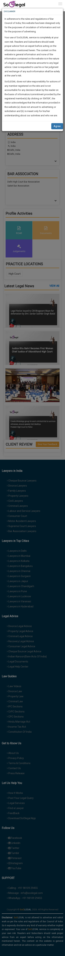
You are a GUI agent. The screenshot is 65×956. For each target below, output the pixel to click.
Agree (57, 126)
